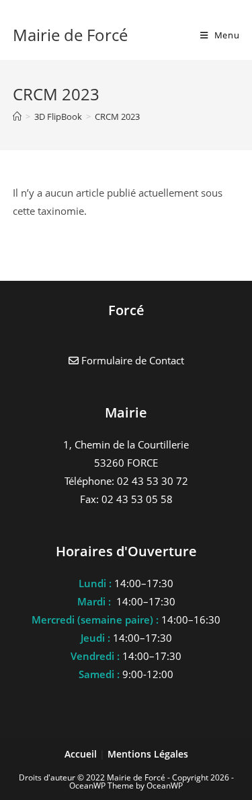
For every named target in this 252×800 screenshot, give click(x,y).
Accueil (82, 753)
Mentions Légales (148, 753)
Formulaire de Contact (131, 360)
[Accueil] (17, 116)
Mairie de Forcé (70, 35)
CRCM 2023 (117, 116)
